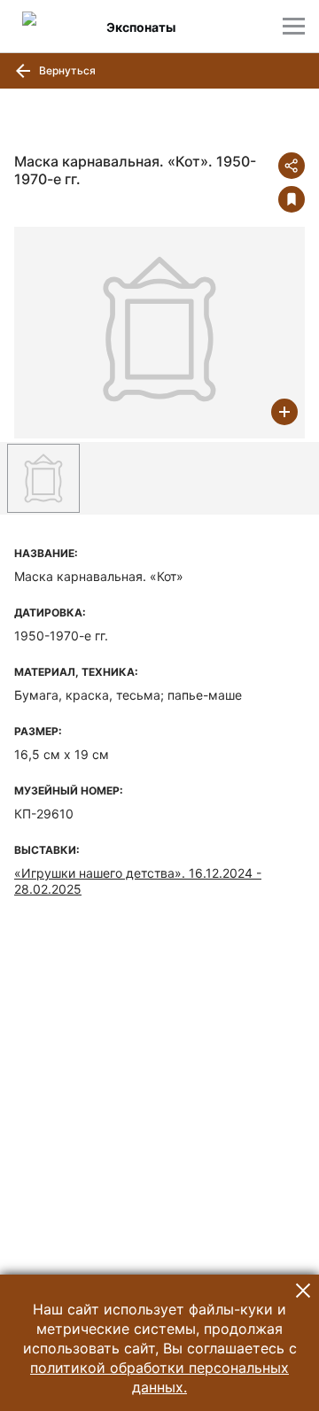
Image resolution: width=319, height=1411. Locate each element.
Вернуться (66, 70)
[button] (303, 1290)
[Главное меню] (294, 26)
